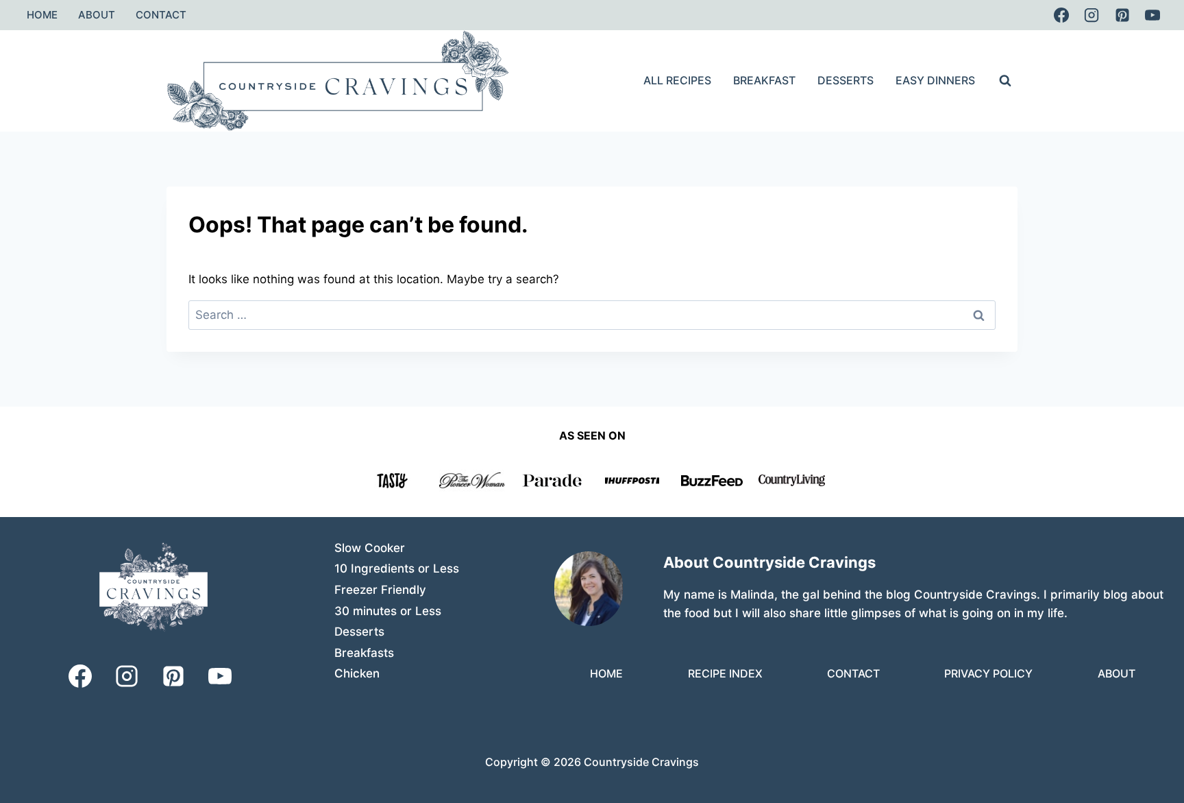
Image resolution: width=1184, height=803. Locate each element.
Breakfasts (364, 653)
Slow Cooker (369, 548)
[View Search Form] (1005, 81)
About (96, 14)
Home (42, 14)
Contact (161, 14)
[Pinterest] (1122, 15)
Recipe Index (725, 673)
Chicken (357, 673)
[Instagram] (1091, 15)
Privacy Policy (988, 673)
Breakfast (764, 80)
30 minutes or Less (387, 611)
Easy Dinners (935, 80)
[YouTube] (1152, 15)
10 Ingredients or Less (396, 568)
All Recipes (677, 80)
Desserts (845, 80)
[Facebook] (1061, 15)
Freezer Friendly (380, 590)
